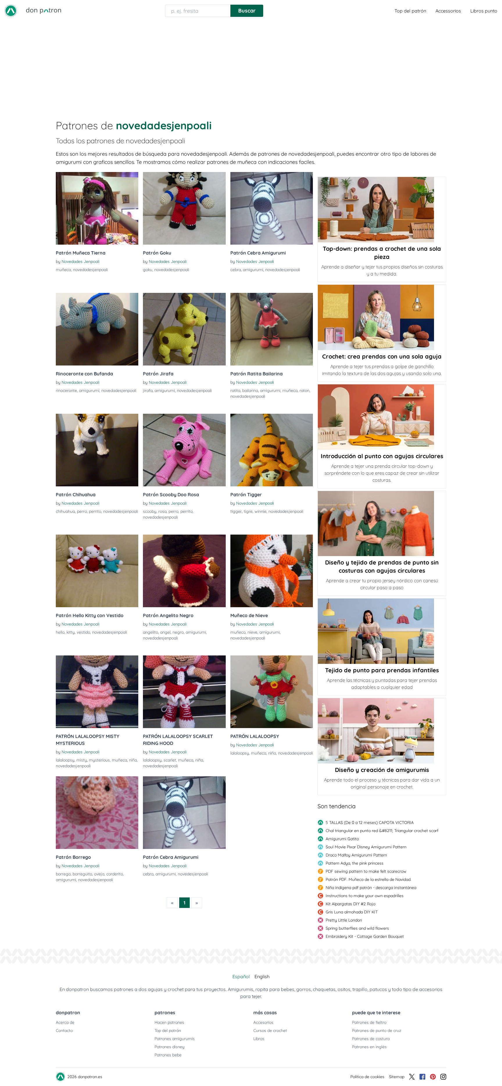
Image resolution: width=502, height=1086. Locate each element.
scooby (149, 511)
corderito (114, 874)
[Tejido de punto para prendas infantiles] (382, 631)
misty (81, 760)
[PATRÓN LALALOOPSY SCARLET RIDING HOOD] (184, 691)
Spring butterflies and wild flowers (357, 928)
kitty (71, 632)
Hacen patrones (169, 1022)
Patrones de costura (371, 1038)
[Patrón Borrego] (97, 812)
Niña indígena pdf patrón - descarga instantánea (371, 887)
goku (147, 269)
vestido (83, 632)
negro (178, 632)
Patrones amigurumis (175, 1038)
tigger (236, 511)
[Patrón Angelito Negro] (184, 571)
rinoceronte (66, 390)
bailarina (250, 390)
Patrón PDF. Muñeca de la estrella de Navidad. (368, 879)
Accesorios (263, 1022)
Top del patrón (410, 11)
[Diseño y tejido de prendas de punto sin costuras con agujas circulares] (382, 523)
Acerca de (65, 1022)
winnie (260, 511)
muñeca (63, 269)
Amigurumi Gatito (342, 838)
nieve (252, 632)
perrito (95, 511)
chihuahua (65, 511)
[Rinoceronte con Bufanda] (97, 329)
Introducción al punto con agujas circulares (382, 456)
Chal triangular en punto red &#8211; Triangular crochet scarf (382, 830)
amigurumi (253, 269)
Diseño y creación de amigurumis (382, 769)
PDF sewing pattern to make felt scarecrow (366, 871)
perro (82, 511)
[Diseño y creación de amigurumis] (382, 731)
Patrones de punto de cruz (376, 1030)
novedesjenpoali (193, 874)
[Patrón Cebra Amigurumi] (271, 208)
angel (165, 632)
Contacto (64, 1030)
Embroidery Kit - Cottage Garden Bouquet (365, 936)
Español (241, 976)
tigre (248, 511)
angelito (150, 632)
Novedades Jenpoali (80, 261)
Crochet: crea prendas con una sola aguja (382, 356)
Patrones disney (169, 1046)
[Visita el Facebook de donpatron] (422, 1077)
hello (60, 632)
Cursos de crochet (270, 1030)
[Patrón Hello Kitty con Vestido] (97, 571)
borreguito (82, 874)
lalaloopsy (65, 760)
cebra (235, 269)
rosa (162, 511)
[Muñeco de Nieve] (271, 571)
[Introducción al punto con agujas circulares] (382, 417)
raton (304, 390)
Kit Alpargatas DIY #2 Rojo (350, 903)
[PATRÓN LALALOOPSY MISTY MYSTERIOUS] (97, 691)
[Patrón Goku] (184, 208)
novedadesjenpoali (90, 269)
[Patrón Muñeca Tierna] (97, 208)
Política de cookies (367, 1076)
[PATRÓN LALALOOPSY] (271, 691)
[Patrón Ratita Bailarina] (271, 329)
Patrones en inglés (369, 1046)
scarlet (170, 760)
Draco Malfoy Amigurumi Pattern (356, 855)
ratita (235, 390)
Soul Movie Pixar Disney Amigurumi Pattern (366, 847)
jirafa (148, 390)
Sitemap (396, 1076)
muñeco (237, 632)
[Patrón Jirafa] (184, 329)
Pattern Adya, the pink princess (354, 863)
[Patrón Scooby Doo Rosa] (184, 450)
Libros (258, 1038)
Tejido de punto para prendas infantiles (382, 670)
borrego (63, 874)
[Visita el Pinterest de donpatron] (433, 1077)
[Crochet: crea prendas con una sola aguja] (382, 317)
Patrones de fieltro (369, 1022)
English (262, 976)
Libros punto (483, 11)
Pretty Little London (344, 920)
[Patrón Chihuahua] (97, 450)
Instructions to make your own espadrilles (365, 895)
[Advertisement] (251, 65)
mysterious (99, 760)
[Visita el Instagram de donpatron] (443, 1077)
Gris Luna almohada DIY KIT (352, 912)
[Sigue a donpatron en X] (412, 1077)
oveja (99, 874)
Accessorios (448, 11)
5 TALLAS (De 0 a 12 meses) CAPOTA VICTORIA (370, 822)
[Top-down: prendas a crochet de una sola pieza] (382, 209)
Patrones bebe (168, 1055)
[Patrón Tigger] (271, 450)
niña (133, 760)
